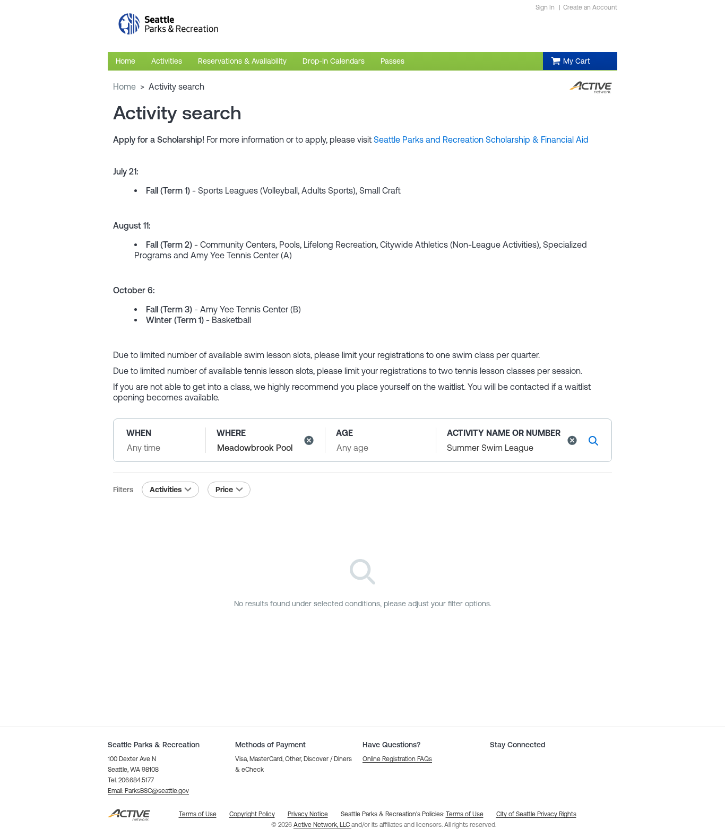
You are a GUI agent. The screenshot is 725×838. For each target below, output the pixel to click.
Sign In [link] (545, 7)
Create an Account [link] (590, 7)
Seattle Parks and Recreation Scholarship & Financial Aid (481, 139)
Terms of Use (465, 814)
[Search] (593, 440)
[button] (309, 440)
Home (124, 86)
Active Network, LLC (322, 824)
